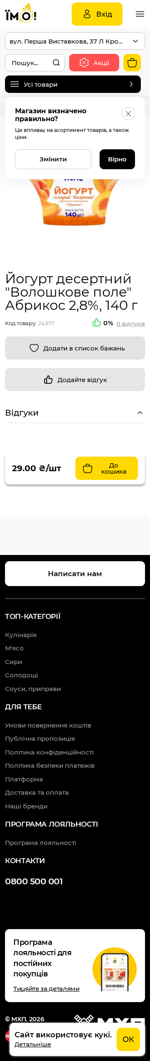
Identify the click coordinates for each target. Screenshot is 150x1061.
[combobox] (35, 62)
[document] (77, 1039)
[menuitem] (48, 725)
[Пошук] (56, 62)
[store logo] (30, 14)
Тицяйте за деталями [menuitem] (46, 989)
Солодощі (21, 675)
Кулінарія (21, 635)
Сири (13, 662)
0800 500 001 (33, 881)
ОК (128, 1039)
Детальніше (33, 1044)
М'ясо (14, 648)
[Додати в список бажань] (75, 348)
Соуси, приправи (33, 689)
